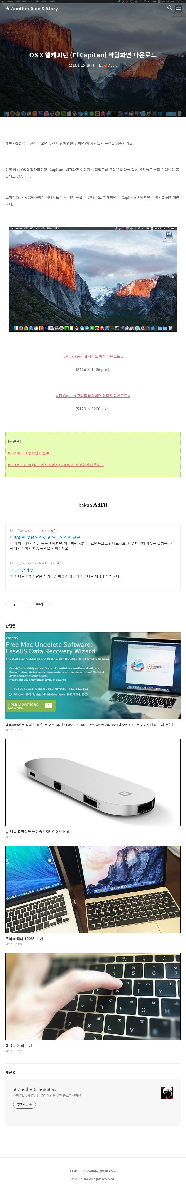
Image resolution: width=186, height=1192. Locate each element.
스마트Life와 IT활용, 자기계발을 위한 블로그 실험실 (47, 1095)
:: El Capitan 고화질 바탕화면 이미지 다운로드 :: (93, 395)
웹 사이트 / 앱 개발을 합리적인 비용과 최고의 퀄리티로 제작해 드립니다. (65, 576)
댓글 (10, 1072)
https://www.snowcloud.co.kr (32, 563)
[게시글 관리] (25, 604)
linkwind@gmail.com (99, 1170)
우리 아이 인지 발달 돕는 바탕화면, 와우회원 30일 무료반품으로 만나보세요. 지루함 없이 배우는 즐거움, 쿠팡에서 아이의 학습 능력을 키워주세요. (91, 546)
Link (73, 1170)
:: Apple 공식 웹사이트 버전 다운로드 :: (93, 356)
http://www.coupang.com (29, 530)
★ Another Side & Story (28, 8)
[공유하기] (19, 604)
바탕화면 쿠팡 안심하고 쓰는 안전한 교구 (45, 537)
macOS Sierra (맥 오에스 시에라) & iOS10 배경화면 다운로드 (56, 465)
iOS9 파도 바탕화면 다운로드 (30, 453)
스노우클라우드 (23, 570)
